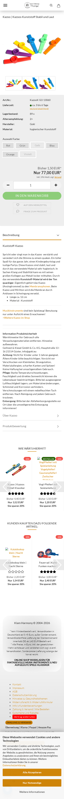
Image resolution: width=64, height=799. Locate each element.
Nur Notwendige (32, 782)
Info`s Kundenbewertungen (27, 705)
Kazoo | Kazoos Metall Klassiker (16, 486)
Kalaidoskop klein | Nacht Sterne (16, 564)
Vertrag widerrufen (24, 716)
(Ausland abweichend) (39, 109)
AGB (14, 691)
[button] (8, 185)
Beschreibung (11, 235)
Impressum (18, 687)
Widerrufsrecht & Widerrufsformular (32, 702)
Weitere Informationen (32, 791)
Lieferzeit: (8, 105)
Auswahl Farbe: (11, 138)
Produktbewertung (14, 426)
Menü (5, 5)
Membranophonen (40, 286)
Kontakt (16, 684)
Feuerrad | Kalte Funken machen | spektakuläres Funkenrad (48, 564)
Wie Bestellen (42, 709)
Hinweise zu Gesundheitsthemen (29, 698)
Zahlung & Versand (22, 709)
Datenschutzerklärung (14, 765)
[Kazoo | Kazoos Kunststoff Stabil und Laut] (32, 48)
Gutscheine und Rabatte (25, 712)
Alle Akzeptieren (32, 772)
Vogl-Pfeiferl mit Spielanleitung (48, 486)
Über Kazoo (10, 415)
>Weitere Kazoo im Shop (16, 317)
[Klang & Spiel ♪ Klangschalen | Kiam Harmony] (32, 5)
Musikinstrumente (13, 310)
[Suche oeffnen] (51, 5)
